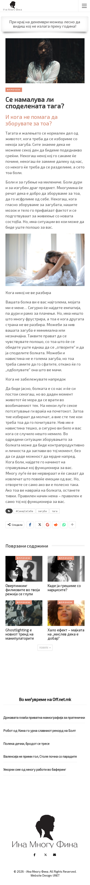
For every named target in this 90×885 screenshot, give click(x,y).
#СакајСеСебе (24, 510)
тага (54, 510)
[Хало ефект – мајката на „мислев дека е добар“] (66, 613)
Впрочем (14, 89)
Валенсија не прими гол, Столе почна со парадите (40, 756)
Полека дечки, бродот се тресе (26, 743)
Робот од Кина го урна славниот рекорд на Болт (39, 730)
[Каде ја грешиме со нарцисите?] (66, 569)
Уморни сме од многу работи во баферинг (34, 769)
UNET (56, 875)
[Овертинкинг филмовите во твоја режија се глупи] (23, 569)
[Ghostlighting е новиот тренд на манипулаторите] (23, 613)
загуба (42, 510)
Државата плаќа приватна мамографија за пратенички (44, 717)
